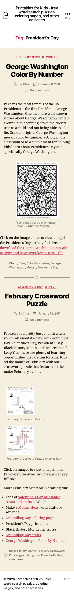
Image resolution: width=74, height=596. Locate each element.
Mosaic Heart (28, 507)
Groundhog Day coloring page (30, 518)
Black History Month (22, 551)
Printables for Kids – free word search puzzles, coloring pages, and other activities (28, 583)
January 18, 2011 (49, 313)
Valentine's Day (30, 286)
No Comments (39, 90)
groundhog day (29, 555)
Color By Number (30, 57)
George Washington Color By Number (37, 70)
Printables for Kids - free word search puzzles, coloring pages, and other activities (37, 14)
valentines (16, 559)
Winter (52, 57)
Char (26, 84)
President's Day (48, 267)
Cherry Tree (17, 263)
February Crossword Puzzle (37, 300)
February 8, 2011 (49, 84)
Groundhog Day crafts (23, 535)
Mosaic (31, 267)
